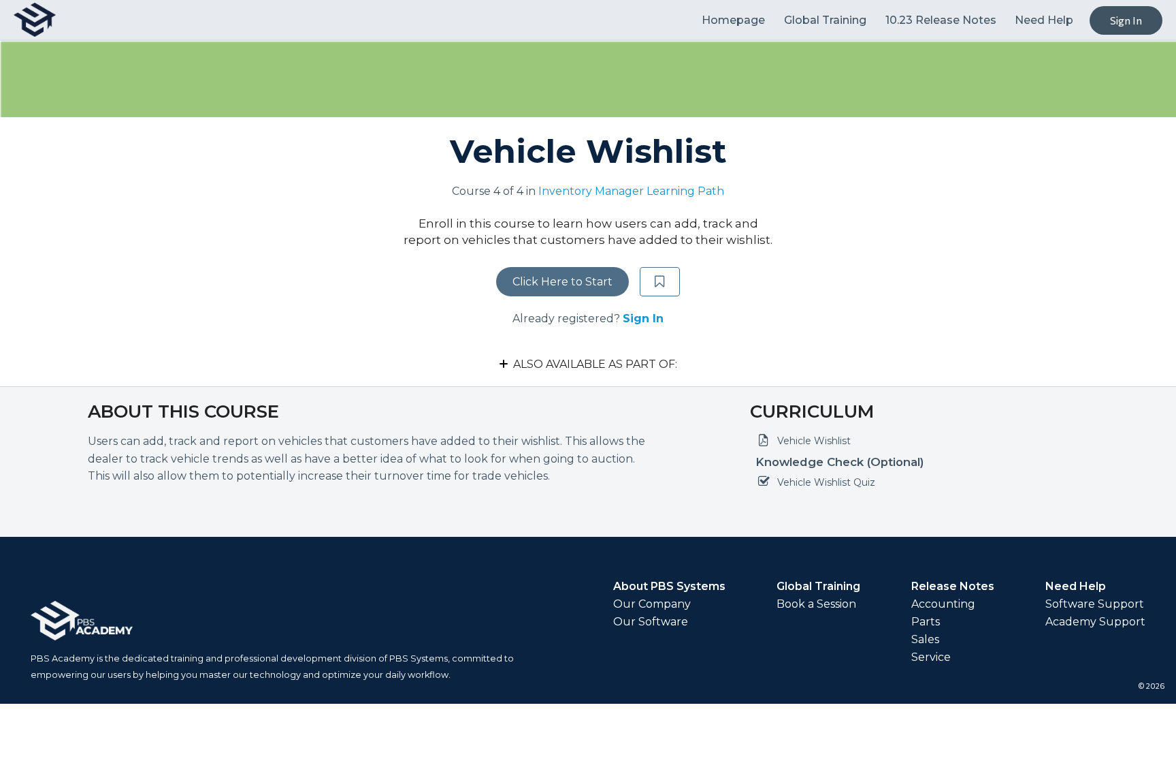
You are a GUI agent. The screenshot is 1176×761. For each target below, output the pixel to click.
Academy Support (1095, 622)
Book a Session (816, 604)
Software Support (1094, 604)
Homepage (735, 20)
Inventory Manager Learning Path (631, 191)
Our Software (650, 622)
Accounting (943, 604)
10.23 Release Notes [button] (940, 20)
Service (931, 657)
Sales (925, 639)
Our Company (652, 604)
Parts (925, 622)
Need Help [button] (1044, 20)
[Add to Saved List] (660, 282)
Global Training (826, 20)
